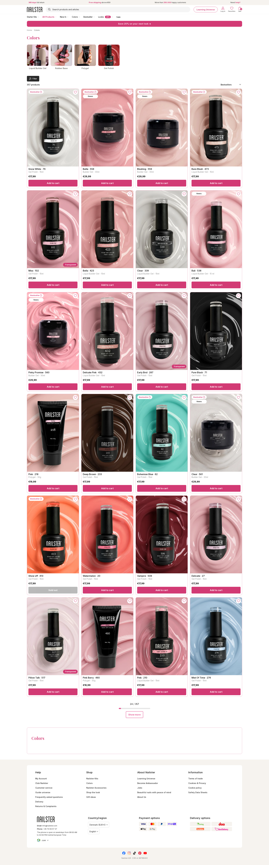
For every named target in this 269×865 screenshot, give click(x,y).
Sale (118, 17)
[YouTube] (145, 853)
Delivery (39, 801)
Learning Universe (206, 9)
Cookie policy (195, 788)
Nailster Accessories (96, 788)
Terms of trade (195, 778)
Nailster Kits (92, 778)
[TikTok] (134, 853)
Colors (75, 17)
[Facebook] (124, 853)
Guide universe (42, 792)
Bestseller (88, 17)
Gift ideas (91, 797)
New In (63, 17)
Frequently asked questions (49, 797)
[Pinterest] (140, 853)
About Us (141, 797)
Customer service (43, 788)
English (93, 831)
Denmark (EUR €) (98, 825)
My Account (41, 778)
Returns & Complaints (45, 806)
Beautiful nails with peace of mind (154, 792)
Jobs (139, 788)
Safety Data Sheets (197, 792)
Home (29, 30)
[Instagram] (129, 853)
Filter (35, 78)
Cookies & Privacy (197, 783)
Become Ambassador (147, 783)
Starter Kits (32, 17)
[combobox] (118, 9)
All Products (48, 17)
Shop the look (93, 792)
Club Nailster (41, 783)
